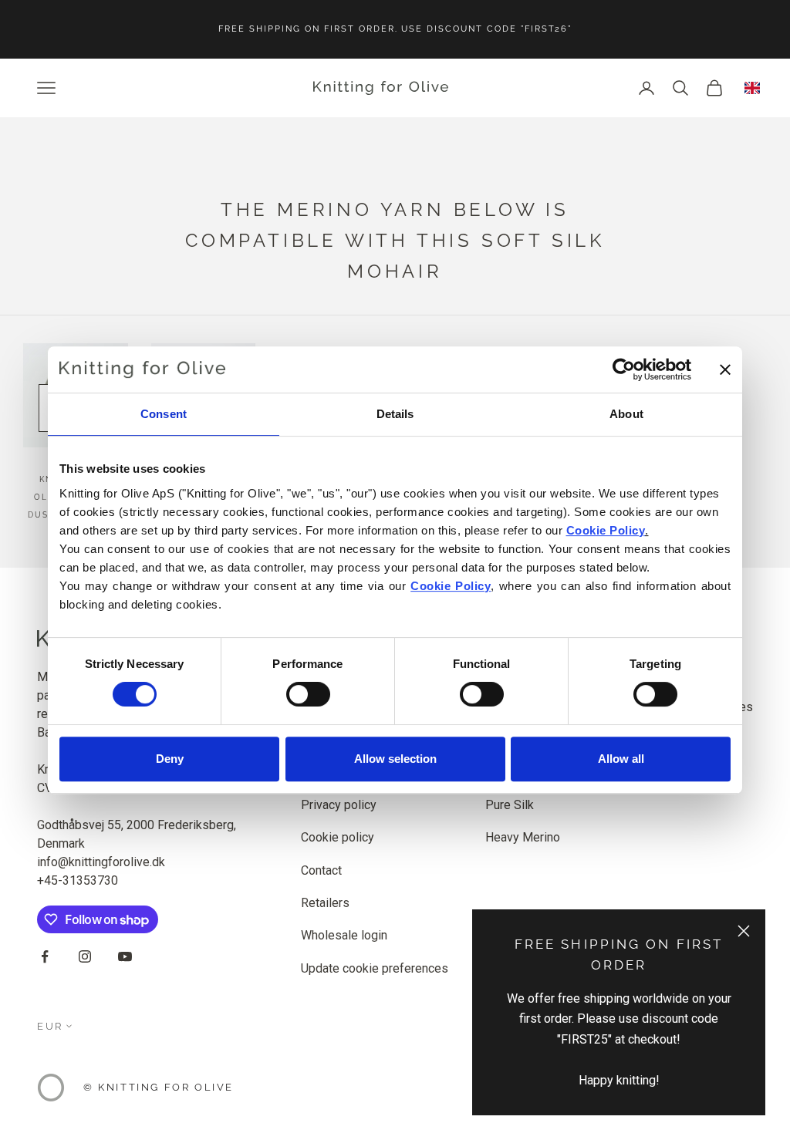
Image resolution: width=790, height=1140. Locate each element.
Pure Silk (509, 805)
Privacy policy (338, 805)
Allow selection (395, 758)
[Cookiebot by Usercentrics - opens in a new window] (623, 369)
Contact (321, 870)
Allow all (621, 758)
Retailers (325, 902)
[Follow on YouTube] (125, 956)
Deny (170, 758)
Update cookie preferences (374, 968)
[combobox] (752, 88)
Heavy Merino (522, 837)
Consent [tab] (163, 413)
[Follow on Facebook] (44, 956)
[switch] (308, 694)
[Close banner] (725, 369)
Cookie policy (337, 837)
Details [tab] (395, 413)
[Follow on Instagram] (85, 956)
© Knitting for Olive (158, 1087)
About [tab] (626, 413)
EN (752, 88)
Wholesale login (344, 935)
